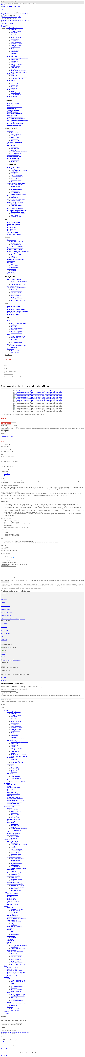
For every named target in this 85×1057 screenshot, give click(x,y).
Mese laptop (14, 88)
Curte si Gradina (10, 164)
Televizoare (11, 272)
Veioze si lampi (15, 160)
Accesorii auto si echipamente (16, 287)
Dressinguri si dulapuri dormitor (19, 58)
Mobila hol (10, 90)
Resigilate (8, 355)
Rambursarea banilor (6, 612)
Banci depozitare (15, 66)
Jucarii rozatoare (15, 352)
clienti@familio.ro (14, 1)
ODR (2, 643)
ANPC (2, 636)
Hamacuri (13, 173)
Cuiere (12, 91)
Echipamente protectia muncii (19, 281)
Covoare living (14, 135)
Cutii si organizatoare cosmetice (19, 72)
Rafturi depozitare (13, 286)
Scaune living (14, 34)
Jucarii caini (14, 326)
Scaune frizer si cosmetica (18, 98)
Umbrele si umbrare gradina (16, 183)
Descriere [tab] (7, 474)
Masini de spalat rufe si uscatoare (18, 251)
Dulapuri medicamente (14, 125)
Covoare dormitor (15, 137)
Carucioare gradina (16, 216)
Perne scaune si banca (17, 176)
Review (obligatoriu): (6, 569)
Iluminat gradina (12, 196)
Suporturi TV (11, 274)
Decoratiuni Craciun (16, 153)
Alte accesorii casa (13, 155)
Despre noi (4, 599)
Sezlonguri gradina (16, 181)
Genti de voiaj (11, 108)
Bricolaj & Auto (10, 277)
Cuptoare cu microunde (14, 249)
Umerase (13, 69)
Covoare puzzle (15, 140)
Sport (6, 303)
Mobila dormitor (12, 56)
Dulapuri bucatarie (16, 40)
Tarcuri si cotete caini (16, 333)
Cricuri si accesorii (15, 294)
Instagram (3, 680)
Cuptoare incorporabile (17, 241)
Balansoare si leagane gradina (19, 170)
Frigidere (13, 256)
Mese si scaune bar (16, 42)
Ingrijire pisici (14, 341)
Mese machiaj (14, 61)
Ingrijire (7, 219)
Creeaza (19, 1024)
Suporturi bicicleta (13, 103)
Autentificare (4, 1048)
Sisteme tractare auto (17, 299)
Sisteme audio (11, 269)
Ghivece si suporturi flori (15, 202)
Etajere (13, 48)
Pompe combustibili (16, 295)
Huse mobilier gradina (16, 175)
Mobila (7, 25)
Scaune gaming (15, 85)
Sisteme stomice (12, 232)
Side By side (14, 257)
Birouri (12, 82)
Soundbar (13, 270)
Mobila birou (11, 80)
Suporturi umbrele (15, 93)
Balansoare (14, 53)
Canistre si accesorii (16, 292)
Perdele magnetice (16, 188)
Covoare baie (14, 132)
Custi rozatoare (15, 350)
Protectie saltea (12, 226)
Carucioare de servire (16, 36)
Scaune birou (14, 83)
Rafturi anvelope (15, 297)
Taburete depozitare (16, 64)
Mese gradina (14, 169)
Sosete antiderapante (14, 231)
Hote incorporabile (16, 244)
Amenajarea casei (11, 128)
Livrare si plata (4, 630)
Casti (12, 264)
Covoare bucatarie (16, 134)
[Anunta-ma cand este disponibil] (17, 427)
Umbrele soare (15, 191)
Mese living (14, 32)
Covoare (10, 131)
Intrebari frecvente (6, 633)
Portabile (10, 262)
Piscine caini (14, 329)
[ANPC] (3, 654)
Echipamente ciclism (13, 314)
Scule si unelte (14, 283)
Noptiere (13, 63)
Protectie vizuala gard (16, 189)
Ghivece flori (14, 204)
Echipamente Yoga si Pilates (16, 309)
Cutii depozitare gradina (15, 123)
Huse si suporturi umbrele (17, 184)
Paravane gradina (15, 186)
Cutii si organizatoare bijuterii (18, 70)
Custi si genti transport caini (18, 323)
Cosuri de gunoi (15, 39)
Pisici (8, 334)
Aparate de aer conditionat (15, 259)
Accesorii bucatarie (16, 37)
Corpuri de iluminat (13, 158)
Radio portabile (15, 267)
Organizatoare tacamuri (17, 55)
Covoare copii (14, 139)
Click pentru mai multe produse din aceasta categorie (15, 14)
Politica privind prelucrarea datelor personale (13, 619)
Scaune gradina (15, 178)
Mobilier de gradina (13, 167)
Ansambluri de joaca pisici (17, 337)
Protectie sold (11, 227)
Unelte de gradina (15, 215)
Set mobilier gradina (16, 180)
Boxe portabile (15, 265)
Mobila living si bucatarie (15, 28)
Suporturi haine (15, 67)
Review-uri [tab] (7, 475)
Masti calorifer (14, 59)
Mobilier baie (14, 75)
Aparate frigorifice (13, 253)
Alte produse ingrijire (14, 234)
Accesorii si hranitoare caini (18, 322)
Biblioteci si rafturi (15, 29)
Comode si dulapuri (16, 31)
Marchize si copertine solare (18, 194)
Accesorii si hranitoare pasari (18, 345)
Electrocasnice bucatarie (15, 248)
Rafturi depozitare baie (17, 78)
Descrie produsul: (5, 561)
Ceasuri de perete (15, 148)
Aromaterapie (14, 147)
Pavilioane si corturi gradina (16, 199)
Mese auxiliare (14, 51)
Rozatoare (10, 349)
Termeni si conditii (5, 606)
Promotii (8, 359)
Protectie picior (12, 229)
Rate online (4, 623)
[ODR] (3, 656)
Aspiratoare (11, 261)
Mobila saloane (12, 96)
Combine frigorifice (16, 254)
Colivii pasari (14, 347)
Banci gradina (14, 172)
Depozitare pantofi (16, 94)
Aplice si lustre (14, 161)
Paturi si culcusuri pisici (17, 342)
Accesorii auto (14, 289)
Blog (2, 596)
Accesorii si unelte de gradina (16, 210)
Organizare (8, 101)
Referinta (3, 547)
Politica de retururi (5, 609)
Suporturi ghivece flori (16, 205)
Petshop (7, 317)
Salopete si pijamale (13, 224)
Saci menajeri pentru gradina (18, 213)
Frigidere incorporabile (17, 246)
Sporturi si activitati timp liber (17, 313)
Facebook (3, 677)
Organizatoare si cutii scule (18, 284)
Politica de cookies (6, 615)
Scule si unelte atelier (14, 279)
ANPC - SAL (4, 640)
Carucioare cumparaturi (14, 107)
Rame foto (14, 150)
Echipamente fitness (13, 306)
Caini (8, 320)
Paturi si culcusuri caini (17, 328)
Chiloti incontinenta (13, 222)
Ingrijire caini (14, 325)
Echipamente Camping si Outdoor (17, 311)
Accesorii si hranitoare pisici (18, 336)
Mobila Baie (10, 74)
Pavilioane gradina (15, 200)
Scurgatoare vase (15, 47)
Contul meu (4, 627)
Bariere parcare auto (16, 291)
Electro (7, 237)
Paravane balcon (15, 192)
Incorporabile (11, 240)
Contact (3, 602)
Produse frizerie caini (16, 331)
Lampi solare (14, 197)
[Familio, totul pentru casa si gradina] (11, 6)
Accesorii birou (15, 86)
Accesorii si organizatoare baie (19, 77)
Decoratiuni (11, 145)
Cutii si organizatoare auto (15, 122)
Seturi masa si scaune (16, 43)
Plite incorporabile (15, 243)
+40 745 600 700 (4, 1)
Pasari (9, 344)
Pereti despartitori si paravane (19, 152)
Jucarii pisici (14, 339)
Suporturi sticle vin (16, 45)
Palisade (13, 207)
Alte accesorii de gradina (17, 212)
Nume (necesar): (5, 565)
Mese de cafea (15, 50)
